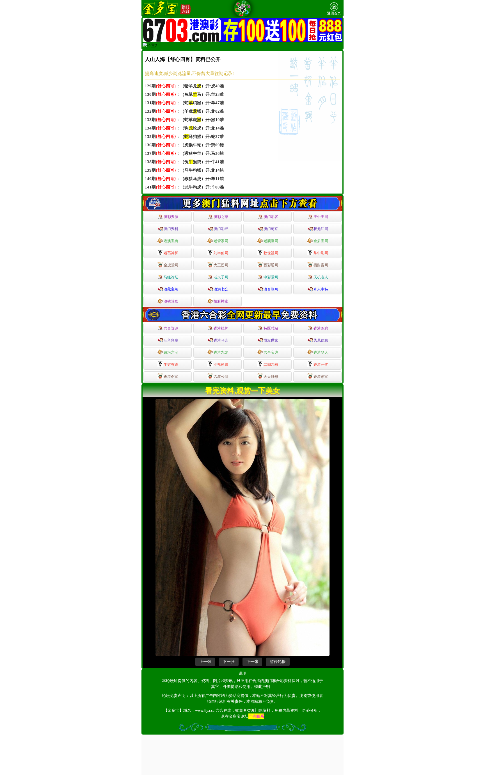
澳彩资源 (171, 217)
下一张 (229, 662)
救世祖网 (271, 253)
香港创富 (171, 376)
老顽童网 (271, 241)
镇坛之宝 (171, 352)
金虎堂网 (171, 265)
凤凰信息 (321, 340)
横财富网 (321, 265)
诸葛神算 (171, 253)
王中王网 (321, 217)
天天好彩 (271, 376)
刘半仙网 (221, 253)
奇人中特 (321, 289)
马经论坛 (171, 277)
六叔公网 (221, 376)
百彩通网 (271, 265)
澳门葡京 (271, 229)
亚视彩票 (221, 364)
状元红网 (321, 229)
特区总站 (271, 328)
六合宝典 (271, 352)
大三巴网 (221, 265)
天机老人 (321, 277)
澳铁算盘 (171, 301)
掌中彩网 (321, 253)
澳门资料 (171, 229)
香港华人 (321, 352)
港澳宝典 (171, 241)
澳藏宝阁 (171, 289)
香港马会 (221, 340)
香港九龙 (221, 352)
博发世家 (271, 340)
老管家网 (221, 241)
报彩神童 (221, 301)
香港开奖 (321, 364)
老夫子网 (221, 277)
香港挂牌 (221, 328)
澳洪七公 (221, 289)
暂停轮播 (278, 662)
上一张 (205, 662)
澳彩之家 (221, 217)
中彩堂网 (271, 277)
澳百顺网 (271, 289)
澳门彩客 (271, 217)
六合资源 (171, 328)
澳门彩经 (221, 229)
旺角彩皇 (171, 340)
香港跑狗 (321, 328)
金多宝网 (321, 241)
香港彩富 (321, 376)
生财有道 (171, 364)
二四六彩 (271, 364)
